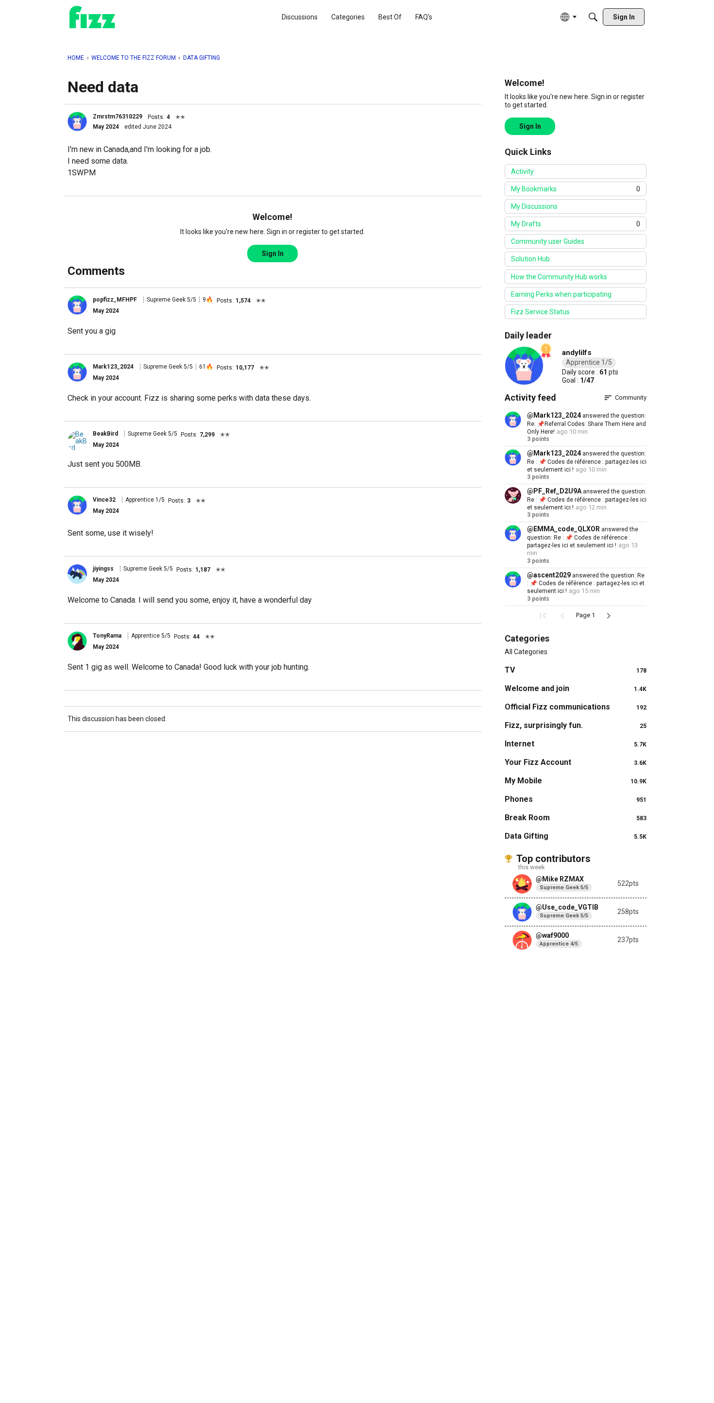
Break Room (575, 817)
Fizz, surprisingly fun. (575, 725)
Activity (522, 171)
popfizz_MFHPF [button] (115, 299)
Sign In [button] (273, 253)
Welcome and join (575, 688)
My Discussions (534, 206)
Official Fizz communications (575, 706)
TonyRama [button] (107, 635)
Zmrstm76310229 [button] (117, 116)
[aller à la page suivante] (608, 615)
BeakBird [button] (105, 433)
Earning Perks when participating (561, 294)
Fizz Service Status (540, 312)
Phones (575, 799)
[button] (77, 121)
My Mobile (575, 780)
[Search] (593, 17)
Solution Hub (530, 259)
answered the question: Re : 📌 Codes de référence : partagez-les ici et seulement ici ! (586, 461)
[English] (92, 17)
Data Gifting (575, 836)
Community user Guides (547, 241)
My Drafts (575, 224)
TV (575, 670)
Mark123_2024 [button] (113, 366)
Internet (575, 743)
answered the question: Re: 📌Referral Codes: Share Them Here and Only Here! (586, 423)
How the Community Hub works (559, 277)
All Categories (526, 652)
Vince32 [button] (104, 499)
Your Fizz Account (575, 762)
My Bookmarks (575, 189)
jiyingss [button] (103, 568)
